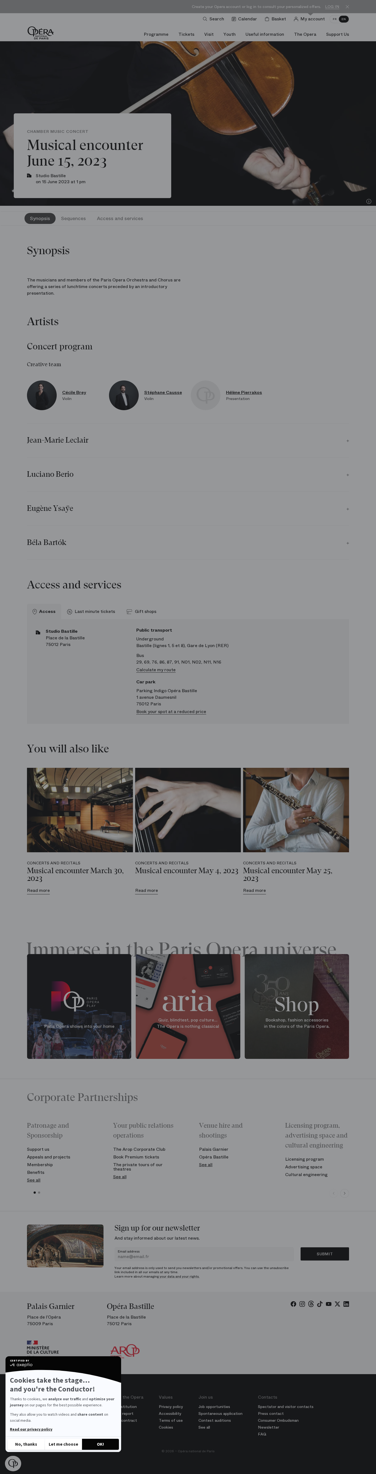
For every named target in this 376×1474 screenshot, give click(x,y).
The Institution (123, 1406)
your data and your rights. (180, 1276)
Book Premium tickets (136, 1157)
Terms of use (171, 1420)
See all (33, 1180)
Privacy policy (171, 1406)
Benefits (35, 1172)
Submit (325, 1254)
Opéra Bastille (213, 1157)
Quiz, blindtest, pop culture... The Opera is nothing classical (188, 1023)
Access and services (120, 218)
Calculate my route (156, 670)
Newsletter (268, 1427)
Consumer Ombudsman (278, 1420)
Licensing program (304, 1159)
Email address (129, 1251)
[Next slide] (344, 1193)
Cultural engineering (306, 1174)
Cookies (166, 1427)
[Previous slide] (333, 1193)
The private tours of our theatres (138, 1166)
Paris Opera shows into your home (79, 1026)
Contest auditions (214, 1420)
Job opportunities (214, 1406)
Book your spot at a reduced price (171, 711)
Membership (40, 1164)
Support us (38, 1149)
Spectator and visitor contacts (286, 1406)
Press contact (271, 1413)
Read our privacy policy (31, 1429)
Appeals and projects (48, 1157)
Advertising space (303, 1167)
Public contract (123, 1420)
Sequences (73, 218)
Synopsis (40, 218)
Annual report (121, 1413)
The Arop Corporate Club (139, 1149)
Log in (332, 6)
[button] (13, 1463)
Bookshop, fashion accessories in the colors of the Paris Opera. (297, 1023)
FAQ (262, 1434)
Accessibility (170, 1413)
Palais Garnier (213, 1149)
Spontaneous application (220, 1413)
